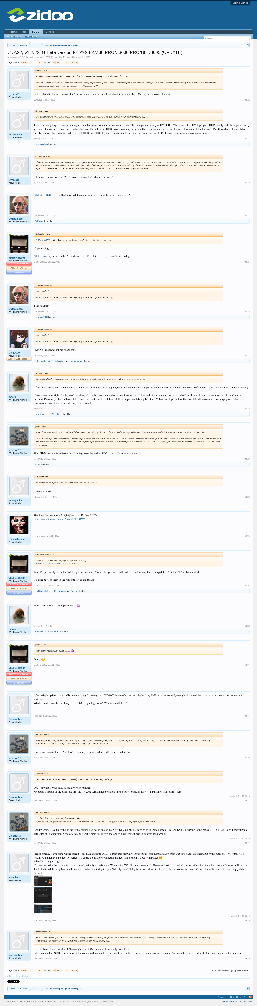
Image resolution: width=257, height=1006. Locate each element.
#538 (247, 843)
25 (40, 62)
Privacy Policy (246, 1002)
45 (67, 62)
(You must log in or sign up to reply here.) (231, 970)
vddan (37, 464)
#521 (247, 100)
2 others (74, 591)
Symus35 (14, 94)
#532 (247, 585)
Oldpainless (16, 218)
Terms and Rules (230, 1002)
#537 (247, 801)
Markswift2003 (70, 57)
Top (245, 997)
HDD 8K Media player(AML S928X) (36, 57)
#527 (247, 355)
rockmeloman (41, 414)
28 (53, 62)
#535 (247, 716)
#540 (247, 958)
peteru (12, 396)
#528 (247, 408)
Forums (36, 32)
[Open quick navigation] (247, 45)
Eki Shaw (39, 221)
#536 (247, 757)
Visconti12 (15, 450)
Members (50, 32)
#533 (247, 626)
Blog (24, 32)
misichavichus (41, 144)
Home (14, 32)
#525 (247, 262)
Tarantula (62, 591)
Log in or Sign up (240, 3)
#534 (247, 665)
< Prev (24, 62)
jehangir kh (15, 134)
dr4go (37, 361)
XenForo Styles (84, 1002)
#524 (247, 215)
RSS (250, 997)
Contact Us (223, 997)
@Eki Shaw (40, 256)
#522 (247, 138)
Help (232, 997)
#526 (247, 311)
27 (49, 62)
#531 (247, 536)
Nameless (14, 877)
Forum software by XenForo (30, 1002)
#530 (247, 497)
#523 (247, 182)
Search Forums (14, 37)
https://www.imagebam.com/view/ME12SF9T (59, 519)
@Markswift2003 (43, 195)
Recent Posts (31, 37)
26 (44, 62)
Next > (74, 62)
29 (58, 62)
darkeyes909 (41, 317)
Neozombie (15, 719)
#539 (247, 921)
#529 (247, 459)
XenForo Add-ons (66, 1002)
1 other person (76, 361)
